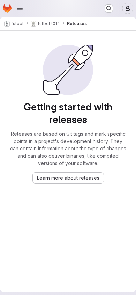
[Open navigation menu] (19, 8)
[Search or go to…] (109, 8)
